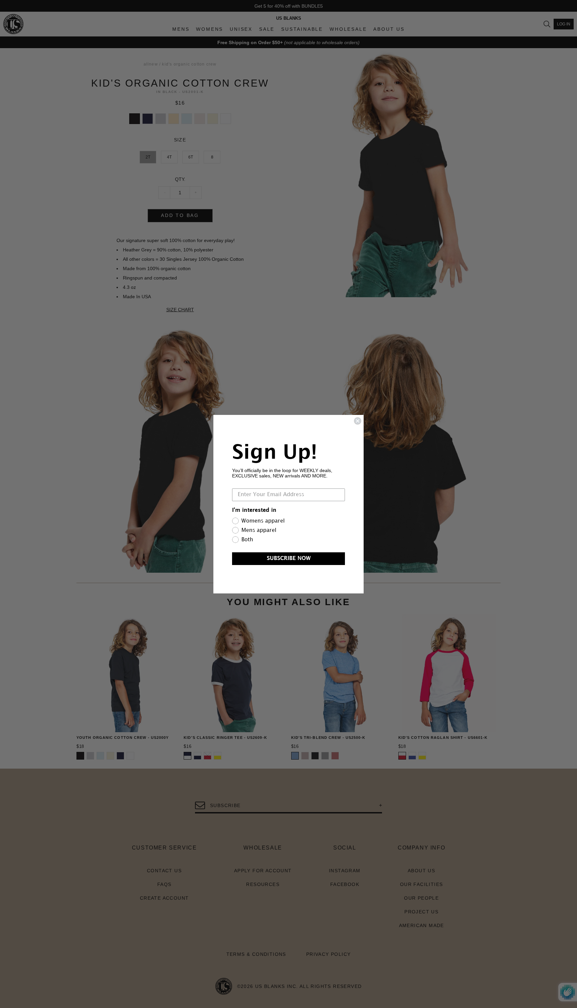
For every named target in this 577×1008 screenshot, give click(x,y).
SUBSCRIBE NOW (289, 558)
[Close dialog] (357, 421)
